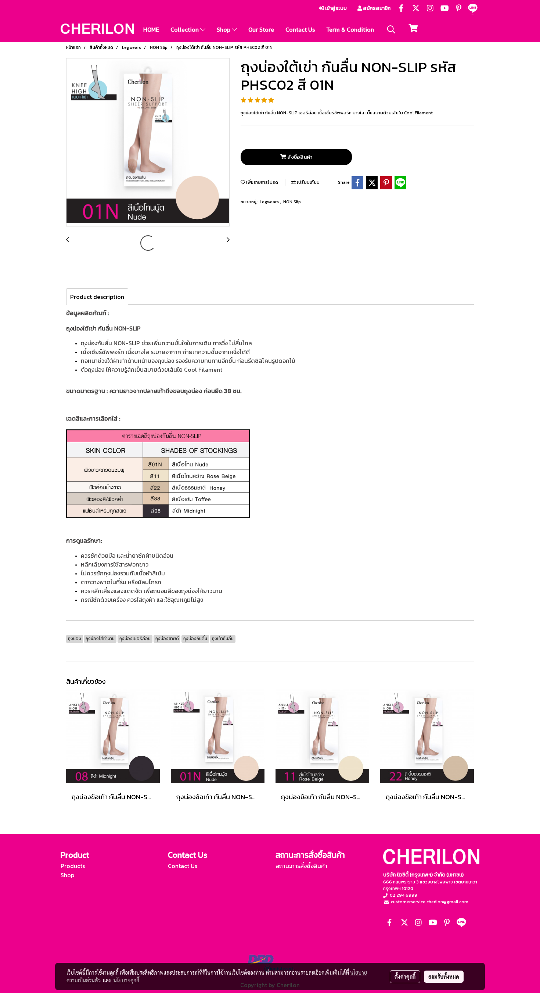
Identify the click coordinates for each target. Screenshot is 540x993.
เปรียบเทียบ (308, 182)
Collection (185, 29)
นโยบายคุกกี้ (126, 980)
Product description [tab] (97, 296)
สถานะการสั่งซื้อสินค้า (301, 865)
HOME (151, 29)
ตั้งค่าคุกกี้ (405, 976)
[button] (391, 29)
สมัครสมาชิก (376, 8)
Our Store (261, 29)
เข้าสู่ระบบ (335, 8)
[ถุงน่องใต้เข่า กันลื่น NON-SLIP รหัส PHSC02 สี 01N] (147, 142)
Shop (224, 29)
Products (73, 865)
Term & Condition (350, 29)
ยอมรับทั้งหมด (443, 976)
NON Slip (292, 202)
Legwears (270, 202)
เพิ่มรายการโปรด (261, 182)
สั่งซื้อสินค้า (299, 157)
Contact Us (300, 29)
